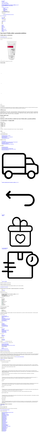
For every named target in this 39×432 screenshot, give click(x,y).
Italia (4, 413)
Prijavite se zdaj (4, 18)
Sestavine (3, 329)
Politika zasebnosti (2, 359)
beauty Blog (3, 328)
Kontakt (4, 10)
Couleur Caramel (4, 141)
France (5, 417)
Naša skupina (3, 335)
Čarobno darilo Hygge (4, 136)
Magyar (5, 420)
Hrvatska (6, 419)
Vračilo (4, 8)
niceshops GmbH (6, 342)
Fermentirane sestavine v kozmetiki (6, 135)
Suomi (5, 421)
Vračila (3, 317)
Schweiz (6, 422)
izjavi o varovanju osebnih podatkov (19, 356)
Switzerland (6, 424)
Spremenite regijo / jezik (9, 341)
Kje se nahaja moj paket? (5, 325)
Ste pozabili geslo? (4, 324)
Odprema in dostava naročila (5, 316)
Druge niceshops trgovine (5, 348)
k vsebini (3, 1)
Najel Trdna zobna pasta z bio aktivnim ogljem (7, 148)
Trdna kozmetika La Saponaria (5, 138)
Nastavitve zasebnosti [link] (4, 346)
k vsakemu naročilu (7, 5)
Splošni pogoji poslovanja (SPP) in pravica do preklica (8, 345)
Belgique (6, 428)
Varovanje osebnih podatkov (5, 344)
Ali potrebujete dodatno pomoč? (6, 319)
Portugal (6, 429)
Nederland (6, 427)
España (5, 415)
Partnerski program (4, 332)
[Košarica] (20, 23)
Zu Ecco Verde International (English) (4, 409)
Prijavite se (3, 323)
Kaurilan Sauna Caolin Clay (5, 143)
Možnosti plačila (5, 9)
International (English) (10, 412)
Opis (1, 104)
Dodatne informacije (3, 110)
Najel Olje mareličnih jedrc (5, 147)
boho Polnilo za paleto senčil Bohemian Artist (7, 142)
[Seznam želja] (2, 22)
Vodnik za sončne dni (4, 137)
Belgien (5, 430)
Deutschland (7, 414)
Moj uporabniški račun (4, 320)
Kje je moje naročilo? (5, 7)
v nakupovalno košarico (5, 2)
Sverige (5, 418)
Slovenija (6, 416)
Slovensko (6, 425)
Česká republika (8, 426)
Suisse (5, 423)
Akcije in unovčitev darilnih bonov (6, 318)
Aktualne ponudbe (4, 331)
